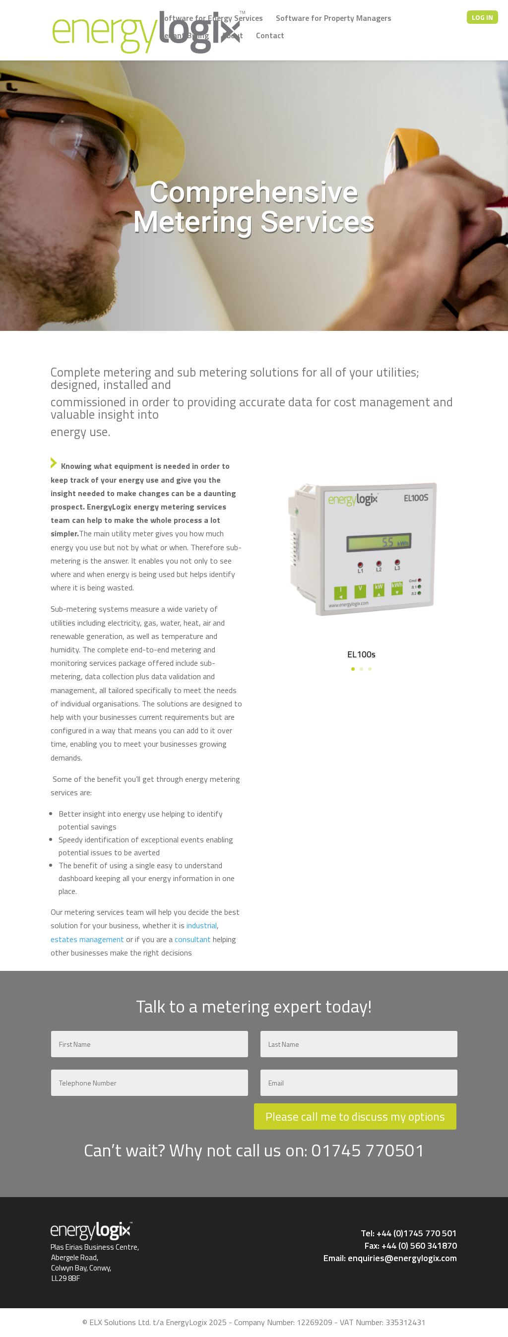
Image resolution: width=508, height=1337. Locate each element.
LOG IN (482, 17)
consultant (193, 939)
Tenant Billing (184, 36)
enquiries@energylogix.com (402, 1258)
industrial (202, 925)
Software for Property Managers (333, 19)
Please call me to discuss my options (355, 1116)
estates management (87, 939)
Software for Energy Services (211, 19)
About (232, 36)
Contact (270, 36)
